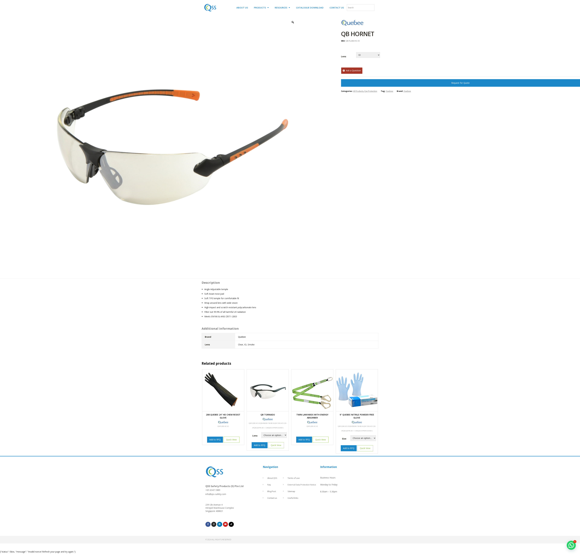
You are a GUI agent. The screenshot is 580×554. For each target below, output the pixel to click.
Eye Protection (370, 91)
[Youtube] (225, 524)
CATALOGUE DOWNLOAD (310, 7)
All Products (358, 91)
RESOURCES (281, 7)
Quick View (231, 439)
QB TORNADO (268, 414)
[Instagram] (213, 524)
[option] (168, 146)
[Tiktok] (231, 524)
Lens (343, 56)
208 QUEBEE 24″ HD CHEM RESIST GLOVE (223, 416)
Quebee (389, 91)
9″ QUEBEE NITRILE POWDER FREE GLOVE (357, 416)
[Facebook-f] (208, 524)
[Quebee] (352, 25)
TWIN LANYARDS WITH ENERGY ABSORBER (312, 416)
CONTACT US (337, 7)
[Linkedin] (219, 524)
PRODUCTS (260, 7)
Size (344, 438)
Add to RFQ (215, 439)
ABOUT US (242, 7)
